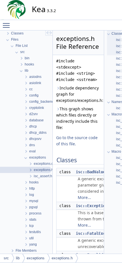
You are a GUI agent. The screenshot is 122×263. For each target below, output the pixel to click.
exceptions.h (62, 258)
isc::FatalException (97, 233)
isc (118, 108)
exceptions (36, 258)
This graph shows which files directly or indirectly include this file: (77, 118)
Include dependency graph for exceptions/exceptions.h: (78, 94)
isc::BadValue (90, 172)
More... (84, 197)
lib (18, 258)
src (6, 258)
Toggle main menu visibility (7, 25)
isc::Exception (92, 205)
